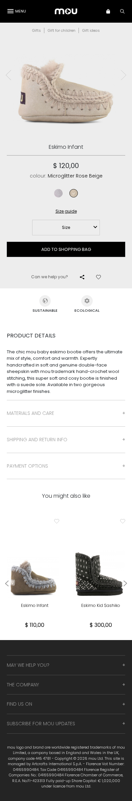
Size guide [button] (66, 211)
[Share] (82, 277)
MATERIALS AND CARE (30, 413)
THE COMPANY (23, 684)
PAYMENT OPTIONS (27, 466)
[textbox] (66, 227)
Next (123, 75)
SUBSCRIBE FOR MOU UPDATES (41, 723)
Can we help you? (49, 277)
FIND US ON (19, 704)
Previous (8, 75)
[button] (111, 11)
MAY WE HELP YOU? (28, 665)
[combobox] (66, 227)
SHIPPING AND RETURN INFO (37, 439)
